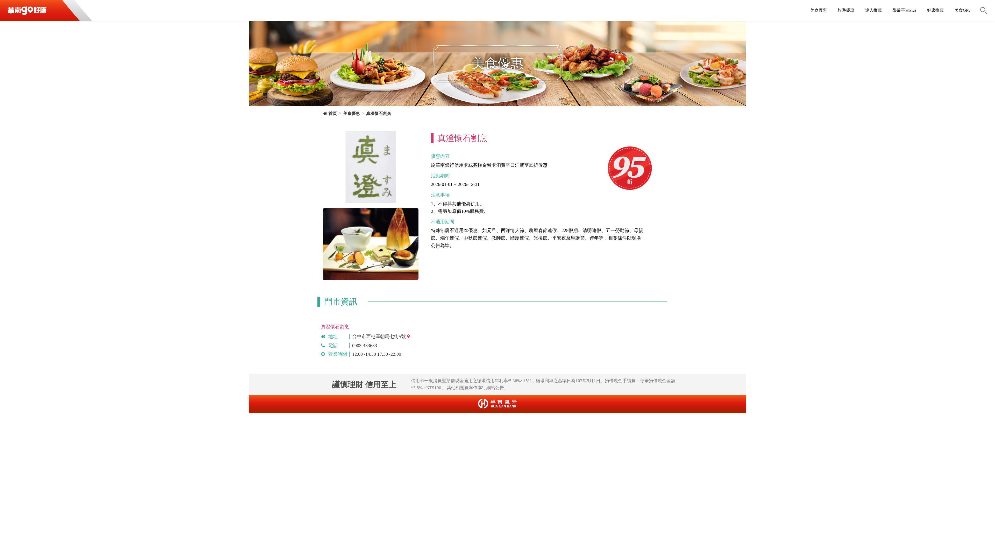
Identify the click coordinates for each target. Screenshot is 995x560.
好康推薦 (935, 10)
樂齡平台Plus (904, 10)
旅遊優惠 (846, 10)
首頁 (333, 113)
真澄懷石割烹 (378, 113)
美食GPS (963, 10)
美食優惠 (818, 10)
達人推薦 (873, 10)
